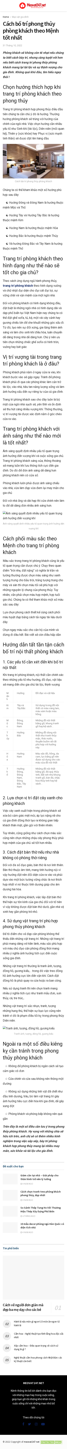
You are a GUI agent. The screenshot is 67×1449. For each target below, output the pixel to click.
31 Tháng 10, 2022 (12, 45)
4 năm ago (27, 1184)
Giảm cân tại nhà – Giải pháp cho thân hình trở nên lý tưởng (39, 1177)
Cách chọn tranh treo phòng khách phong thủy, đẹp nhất (40, 1193)
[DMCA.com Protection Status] (51, 1442)
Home (6, 17)
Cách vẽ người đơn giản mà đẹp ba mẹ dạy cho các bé (23, 1307)
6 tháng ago (28, 1216)
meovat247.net (31, 1442)
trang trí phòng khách (18, 285)
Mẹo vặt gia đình (20, 17)
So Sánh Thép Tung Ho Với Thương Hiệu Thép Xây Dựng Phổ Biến (40, 1209)
